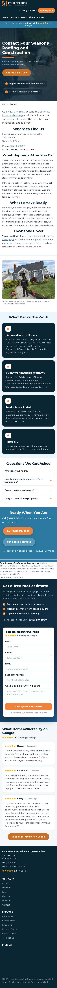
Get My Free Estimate (28, 706)
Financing (7, 925)
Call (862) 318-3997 (16, 72)
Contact (41, 17)
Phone (8, 653)
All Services (7, 916)
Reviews (38, 550)
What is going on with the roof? (22, 686)
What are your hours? (16, 471)
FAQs (4, 892)
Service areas (24, 550)
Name (8, 642)
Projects (6, 900)
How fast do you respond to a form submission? (24, 480)
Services (14, 17)
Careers (6, 896)
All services (9, 550)
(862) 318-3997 (29, 10)
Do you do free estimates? (19, 490)
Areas (24, 17)
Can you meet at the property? (21, 498)
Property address (15, 675)
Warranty (6, 887)
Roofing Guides (9, 929)
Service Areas (8, 921)
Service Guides (9, 933)
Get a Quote (46, 10)
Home (5, 17)
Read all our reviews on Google (28, 837)
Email (8, 664)
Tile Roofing (8, 938)
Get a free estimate (19, 542)
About (32, 17)
